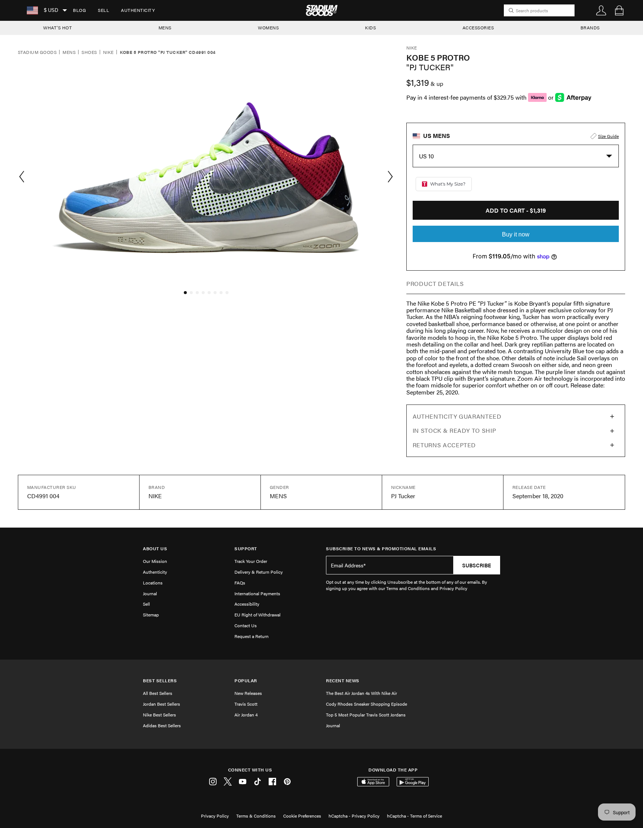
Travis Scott (245, 703)
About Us (155, 548)
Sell (103, 10)
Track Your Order (250, 561)
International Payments (257, 593)
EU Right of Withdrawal (257, 614)
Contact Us (245, 625)
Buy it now (516, 234)
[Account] (601, 10)
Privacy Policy (215, 815)
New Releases (248, 693)
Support (245, 548)
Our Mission (155, 561)
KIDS (370, 27)
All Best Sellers (157, 693)
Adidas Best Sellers (162, 725)
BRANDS (590, 27)
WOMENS (268, 27)
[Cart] (619, 10)
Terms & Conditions (256, 815)
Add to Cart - (516, 210)
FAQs (239, 582)
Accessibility (246, 603)
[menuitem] (79, 10)
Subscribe (476, 565)
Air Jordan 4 (245, 714)
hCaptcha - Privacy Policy (354, 815)
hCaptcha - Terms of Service (414, 815)
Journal (150, 593)
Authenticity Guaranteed (457, 416)
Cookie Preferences (302, 815)
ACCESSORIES (478, 27)
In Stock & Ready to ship (454, 430)
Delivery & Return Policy (258, 571)
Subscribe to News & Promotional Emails (381, 548)
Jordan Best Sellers (161, 703)
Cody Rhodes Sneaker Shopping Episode (366, 703)
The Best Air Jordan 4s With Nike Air (361, 693)
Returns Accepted (444, 445)
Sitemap (151, 614)
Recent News (342, 680)
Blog (79, 10)
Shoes (89, 52)
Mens (69, 52)
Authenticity (138, 10)
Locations (153, 582)
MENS (165, 27)
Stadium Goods (37, 52)
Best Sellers (160, 680)
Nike (108, 52)
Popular (245, 680)
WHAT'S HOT (57, 27)
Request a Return (251, 636)
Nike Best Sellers (159, 714)
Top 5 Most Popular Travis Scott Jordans (366, 714)
